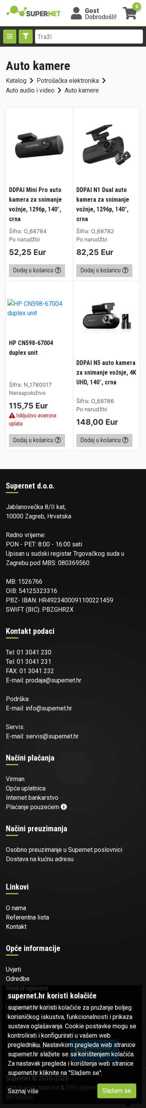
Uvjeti (13, 969)
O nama (16, 908)
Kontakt (16, 926)
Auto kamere (82, 90)
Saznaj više (23, 1091)
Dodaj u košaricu (34, 270)
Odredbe (18, 978)
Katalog (16, 80)
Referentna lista (27, 917)
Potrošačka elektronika (68, 80)
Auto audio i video (30, 90)
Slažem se (116, 1090)
